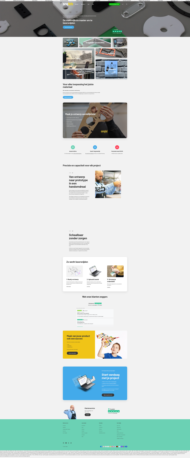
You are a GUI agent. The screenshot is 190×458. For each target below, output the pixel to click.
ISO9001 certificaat (120, 438)
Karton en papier (84, 432)
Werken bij (119, 427)
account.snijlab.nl (113, 383)
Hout (82, 427)
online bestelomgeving (77, 153)
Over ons (118, 425)
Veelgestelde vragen (66, 429)
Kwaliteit (108, 287)
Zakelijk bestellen (102, 432)
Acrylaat (83, 434)
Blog (93, 4)
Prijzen (100, 425)
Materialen (83, 4)
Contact (87, 414)
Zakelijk (64, 427)
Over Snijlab (65, 432)
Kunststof (83, 425)
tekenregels (114, 381)
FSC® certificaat (119, 436)
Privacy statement (120, 432)
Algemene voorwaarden (121, 434)
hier (104, 388)
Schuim (83, 429)
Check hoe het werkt (68, 27)
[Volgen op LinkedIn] (68, 443)
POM (82, 436)
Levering (88, 286)
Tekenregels (68, 286)
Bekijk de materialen (68, 97)
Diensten (76, 4)
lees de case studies (72, 353)
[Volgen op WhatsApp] (71, 443)
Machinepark (119, 429)
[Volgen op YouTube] (66, 443)
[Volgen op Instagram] (63, 443)
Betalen (100, 429)
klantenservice (106, 390)
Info (88, 4)
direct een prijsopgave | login (114, 4)
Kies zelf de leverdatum (89, 153)
